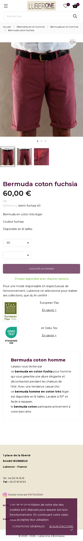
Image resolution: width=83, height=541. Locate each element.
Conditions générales (28, 526)
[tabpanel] (41, 89)
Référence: (10, 205)
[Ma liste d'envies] (66, 6)
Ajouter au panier (41, 268)
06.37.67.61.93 (17, 481)
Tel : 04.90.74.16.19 (13, 478)
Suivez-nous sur (25, 494)
